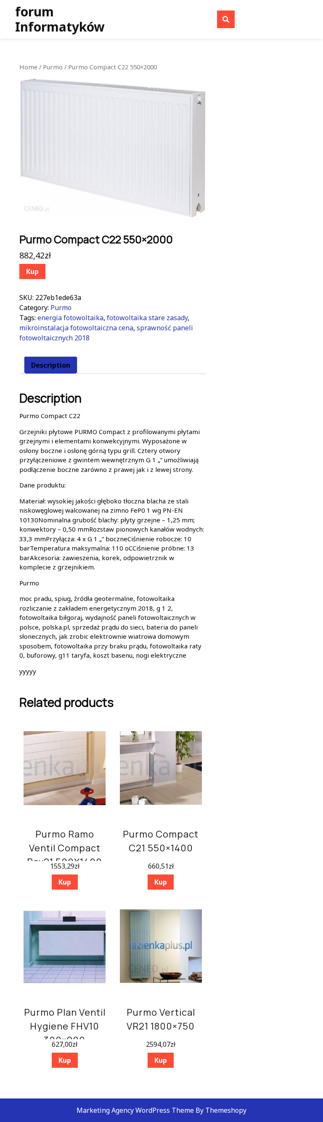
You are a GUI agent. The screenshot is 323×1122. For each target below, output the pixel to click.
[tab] (50, 365)
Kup (32, 271)
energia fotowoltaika (70, 317)
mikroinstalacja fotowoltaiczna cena (76, 327)
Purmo (53, 67)
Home (28, 67)
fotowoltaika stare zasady (147, 317)
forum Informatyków (60, 19)
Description (50, 365)
